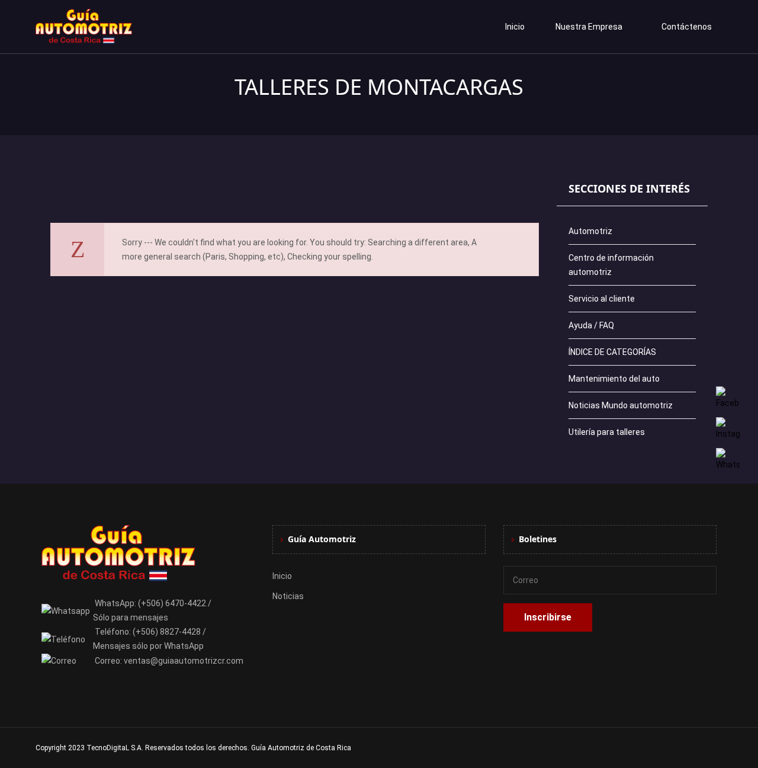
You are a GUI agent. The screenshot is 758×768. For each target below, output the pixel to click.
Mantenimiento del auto (614, 378)
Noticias (288, 596)
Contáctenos (686, 26)
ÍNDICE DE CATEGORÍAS (612, 352)
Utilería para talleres (606, 432)
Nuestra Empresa (588, 26)
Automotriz (590, 231)
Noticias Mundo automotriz (620, 405)
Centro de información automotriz (611, 265)
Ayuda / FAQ (591, 325)
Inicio (515, 26)
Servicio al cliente (601, 298)
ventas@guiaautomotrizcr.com (183, 660)
